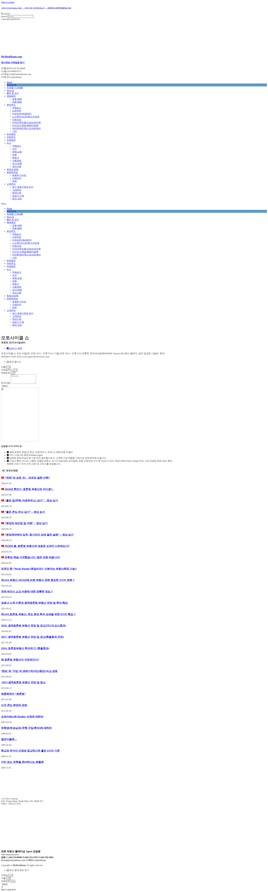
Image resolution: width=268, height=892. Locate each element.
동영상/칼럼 (12, 169)
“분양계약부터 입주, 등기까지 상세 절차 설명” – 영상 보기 (39, 534)
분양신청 (16, 193)
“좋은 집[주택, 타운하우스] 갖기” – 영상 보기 (31, 500)
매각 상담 (17, 199)
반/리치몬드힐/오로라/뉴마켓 (26, 122)
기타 (14, 131)
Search (4, 16)
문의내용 (6, 383)
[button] (134, 14)
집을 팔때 (17, 102)
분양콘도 (11, 105)
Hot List (10, 90)
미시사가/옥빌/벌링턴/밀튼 (25, 125)
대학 (14, 155)
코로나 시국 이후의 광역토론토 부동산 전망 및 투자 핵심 (34, 602)
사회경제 (16, 160)
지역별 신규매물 (15, 88)
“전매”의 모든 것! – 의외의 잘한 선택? (27, 477)
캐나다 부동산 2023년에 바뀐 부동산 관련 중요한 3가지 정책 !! (37, 580)
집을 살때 (17, 99)
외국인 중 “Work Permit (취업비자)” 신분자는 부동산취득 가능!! (39, 568)
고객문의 (11, 184)
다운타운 (16, 111)
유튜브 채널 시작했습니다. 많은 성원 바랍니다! (32, 557)
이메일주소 (7, 370)
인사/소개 (11, 85)
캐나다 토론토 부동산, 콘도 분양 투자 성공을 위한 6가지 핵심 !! (38, 614)
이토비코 (16, 119)
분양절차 (11, 134)
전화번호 (6, 373)
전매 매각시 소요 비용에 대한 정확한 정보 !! (27, 591)
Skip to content (7, 2)
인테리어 (16, 178)
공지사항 (16, 166)
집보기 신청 (18, 196)
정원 (14, 181)
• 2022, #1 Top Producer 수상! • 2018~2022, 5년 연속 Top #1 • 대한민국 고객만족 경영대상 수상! (36, 8)
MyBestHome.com (11, 56)
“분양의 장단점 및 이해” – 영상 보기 (26, 523)
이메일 (4, 875)
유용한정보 (12, 172)
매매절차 (11, 96)
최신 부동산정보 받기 (23, 187)
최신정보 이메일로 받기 (13, 62)
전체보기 (16, 108)
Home (9, 82)
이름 (3, 367)
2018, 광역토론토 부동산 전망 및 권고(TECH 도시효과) (33, 625)
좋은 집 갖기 (13, 93)
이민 (14, 149)
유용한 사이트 (19, 175)
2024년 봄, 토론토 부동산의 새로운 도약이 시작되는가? (37, 545)
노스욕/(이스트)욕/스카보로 (25, 116)
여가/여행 (17, 163)
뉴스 (9, 143)
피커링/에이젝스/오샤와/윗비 (26, 128)
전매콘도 (11, 137)
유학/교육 (17, 152)
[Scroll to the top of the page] (2, 887)
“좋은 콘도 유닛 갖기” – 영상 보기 (24, 511)
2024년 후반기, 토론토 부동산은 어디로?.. (29, 489)
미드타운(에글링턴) (22, 114)
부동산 (15, 158)
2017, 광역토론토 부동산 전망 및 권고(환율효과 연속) (32, 636)
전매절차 (11, 140)
